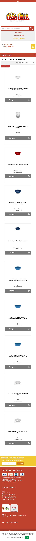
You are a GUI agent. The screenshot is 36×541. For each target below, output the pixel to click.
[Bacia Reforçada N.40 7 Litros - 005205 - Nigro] (17, 423)
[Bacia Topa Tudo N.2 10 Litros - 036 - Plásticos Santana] (17, 194)
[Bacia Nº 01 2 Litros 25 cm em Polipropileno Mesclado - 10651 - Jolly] (17, 271)
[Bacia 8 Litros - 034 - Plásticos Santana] (17, 156)
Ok (27, 537)
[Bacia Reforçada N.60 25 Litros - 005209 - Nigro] (17, 385)
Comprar (12, 100)
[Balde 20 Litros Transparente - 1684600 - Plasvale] (17, 118)
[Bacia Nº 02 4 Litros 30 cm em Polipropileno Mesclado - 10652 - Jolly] (17, 309)
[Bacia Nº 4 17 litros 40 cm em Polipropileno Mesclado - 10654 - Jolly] (17, 347)
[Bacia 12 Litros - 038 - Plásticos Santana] (17, 231)
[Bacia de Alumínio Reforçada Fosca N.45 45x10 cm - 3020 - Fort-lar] (17, 80)
